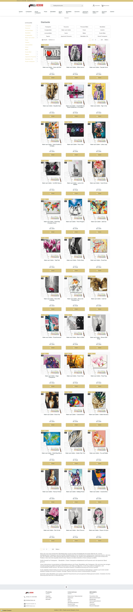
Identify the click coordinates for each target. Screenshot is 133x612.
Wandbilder (53, 11)
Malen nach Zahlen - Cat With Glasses (52, 183)
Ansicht (45, 39)
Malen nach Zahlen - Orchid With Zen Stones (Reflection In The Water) (75, 106)
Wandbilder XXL (69, 12)
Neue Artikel (49, 597)
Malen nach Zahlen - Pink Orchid (52, 530)
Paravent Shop (71, 604)
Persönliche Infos (94, 596)
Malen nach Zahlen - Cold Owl (98, 298)
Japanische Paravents (85, 12)
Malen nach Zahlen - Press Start (75, 144)
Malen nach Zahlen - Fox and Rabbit (99, 453)
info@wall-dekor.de (31, 0)
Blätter (26, 49)
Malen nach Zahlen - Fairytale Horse (99, 67)
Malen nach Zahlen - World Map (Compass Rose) (52, 222)
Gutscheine (92, 604)
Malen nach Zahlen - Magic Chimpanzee (52, 376)
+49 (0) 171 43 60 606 (21, 0)
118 (102, 39)
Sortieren (51, 39)
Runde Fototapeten (38, 12)
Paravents (77, 11)
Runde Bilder (60, 12)
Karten (26, 47)
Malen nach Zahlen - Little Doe (98, 221)
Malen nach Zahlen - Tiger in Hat (99, 106)
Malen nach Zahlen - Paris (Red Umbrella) (52, 299)
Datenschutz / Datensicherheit (75, 596)
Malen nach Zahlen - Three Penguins (75, 221)
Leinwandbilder (29, 44)
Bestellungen (93, 599)
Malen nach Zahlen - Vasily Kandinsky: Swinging (52, 145)
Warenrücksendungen (95, 597)
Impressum (70, 597)
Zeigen (52, 77)
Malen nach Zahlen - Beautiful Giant (52, 106)
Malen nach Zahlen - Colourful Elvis (99, 491)
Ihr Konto (93, 592)
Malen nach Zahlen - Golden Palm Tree (75, 453)
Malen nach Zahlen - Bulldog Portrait (75, 491)
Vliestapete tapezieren (73, 602)
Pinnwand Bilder (104, 12)
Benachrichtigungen (94, 605)
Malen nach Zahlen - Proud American (52, 337)
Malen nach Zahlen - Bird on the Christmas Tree (75, 299)
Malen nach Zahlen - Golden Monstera (98, 414)
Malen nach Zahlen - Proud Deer (99, 260)
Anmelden (97, 5)
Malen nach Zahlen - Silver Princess (75, 530)
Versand (70, 601)
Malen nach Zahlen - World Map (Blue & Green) (52, 453)
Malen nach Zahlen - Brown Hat (52, 414)
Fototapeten (29, 11)
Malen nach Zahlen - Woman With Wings (98, 338)
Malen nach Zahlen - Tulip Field (52, 260)
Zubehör (112, 11)
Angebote (48, 596)
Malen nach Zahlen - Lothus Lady (98, 144)
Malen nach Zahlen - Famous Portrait (52, 491)
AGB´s (69, 599)
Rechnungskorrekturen (95, 601)
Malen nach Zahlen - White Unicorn (75, 67)
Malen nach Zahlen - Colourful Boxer (75, 414)
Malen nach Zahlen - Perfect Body (75, 260)
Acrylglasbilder (28, 35)
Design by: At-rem (75, 610)
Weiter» (106, 39)
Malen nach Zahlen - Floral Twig (99, 376)
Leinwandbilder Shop (73, 605)
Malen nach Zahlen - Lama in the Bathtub (75, 183)
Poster (45, 11)
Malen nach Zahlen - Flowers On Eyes (98, 530)
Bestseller (48, 599)
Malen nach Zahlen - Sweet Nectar (98, 183)
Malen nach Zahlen (95, 12)
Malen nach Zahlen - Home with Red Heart (52, 68)
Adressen (92, 602)
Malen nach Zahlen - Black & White (75, 337)
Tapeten (21, 11)
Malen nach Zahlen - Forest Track (75, 376)
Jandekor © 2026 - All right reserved (62, 610)
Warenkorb (106, 5)
